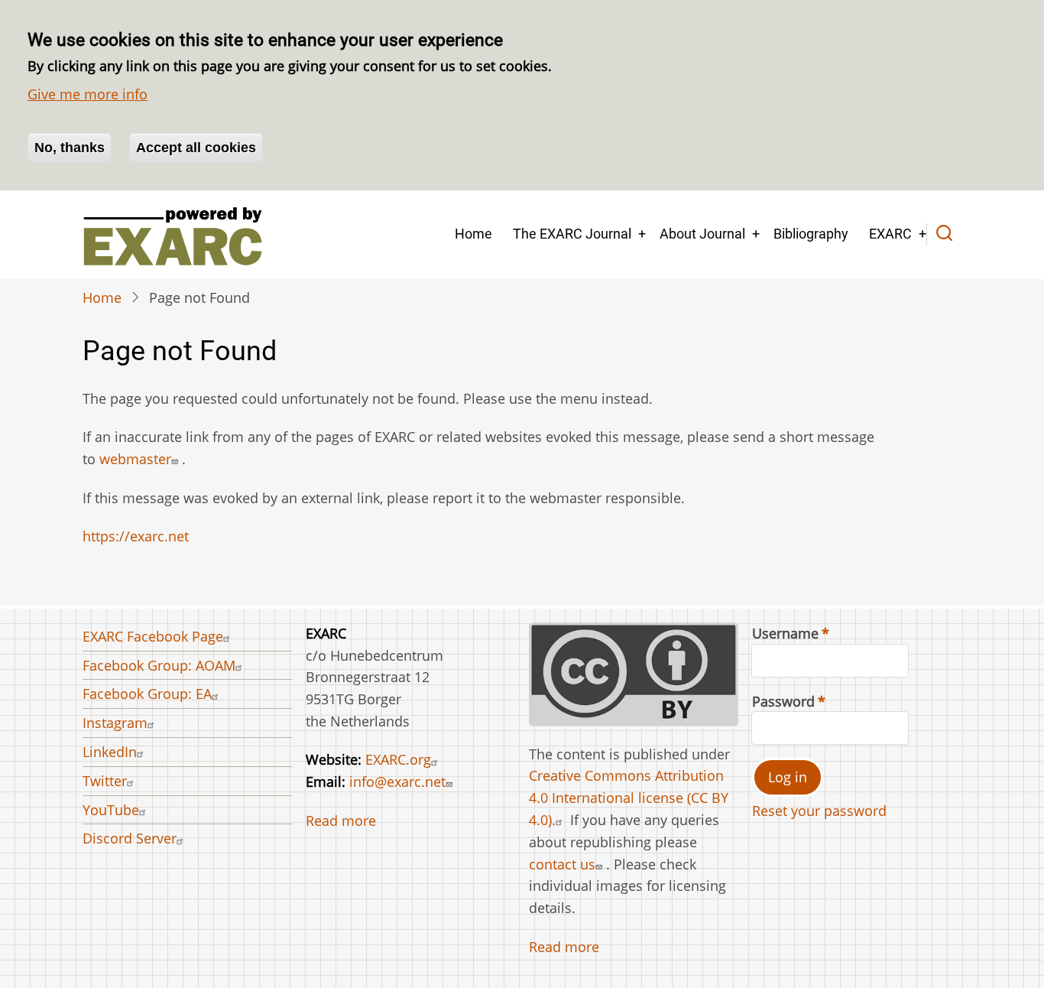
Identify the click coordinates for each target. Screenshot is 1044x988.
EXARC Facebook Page (153, 636)
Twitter (105, 781)
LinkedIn (110, 752)
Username (785, 633)
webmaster (135, 459)
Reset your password (819, 810)
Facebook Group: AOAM (159, 665)
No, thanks (69, 147)
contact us (562, 864)
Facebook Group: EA (147, 693)
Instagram (115, 722)
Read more (341, 820)
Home (473, 234)
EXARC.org (398, 759)
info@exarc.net (397, 781)
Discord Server (130, 838)
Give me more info (88, 94)
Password (783, 701)
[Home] (172, 234)
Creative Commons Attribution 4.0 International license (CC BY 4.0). (628, 797)
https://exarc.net (136, 536)
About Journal (702, 234)
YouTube (111, 810)
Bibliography (810, 234)
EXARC (890, 234)
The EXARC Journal (572, 234)
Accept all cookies (196, 147)
